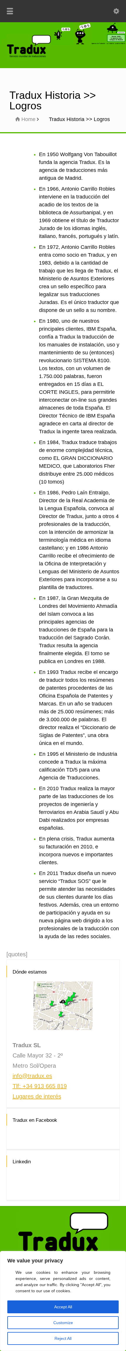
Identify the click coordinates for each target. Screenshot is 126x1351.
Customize (63, 1322)
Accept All (63, 1307)
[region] (63, 1301)
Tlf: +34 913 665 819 (40, 1086)
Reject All (63, 1338)
